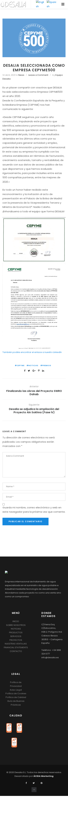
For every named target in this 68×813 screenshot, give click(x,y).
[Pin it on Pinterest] (39, 370)
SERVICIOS (15, 636)
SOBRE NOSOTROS (16, 625)
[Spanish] (52, 4)
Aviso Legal (16, 689)
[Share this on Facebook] (24, 370)
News (21, 75)
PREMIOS (46, 365)
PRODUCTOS (15, 632)
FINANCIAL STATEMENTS (16, 647)
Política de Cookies (15, 693)
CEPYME (20, 365)
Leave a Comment (38, 75)
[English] (40, 4)
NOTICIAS (16, 628)
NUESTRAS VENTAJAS (16, 643)
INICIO (16, 621)
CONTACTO (16, 651)
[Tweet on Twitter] (29, 370)
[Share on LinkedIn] (43, 370)
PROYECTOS (15, 640)
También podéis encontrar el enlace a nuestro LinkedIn (32, 352)
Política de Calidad (16, 697)
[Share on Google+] (34, 370)
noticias (33, 365)
